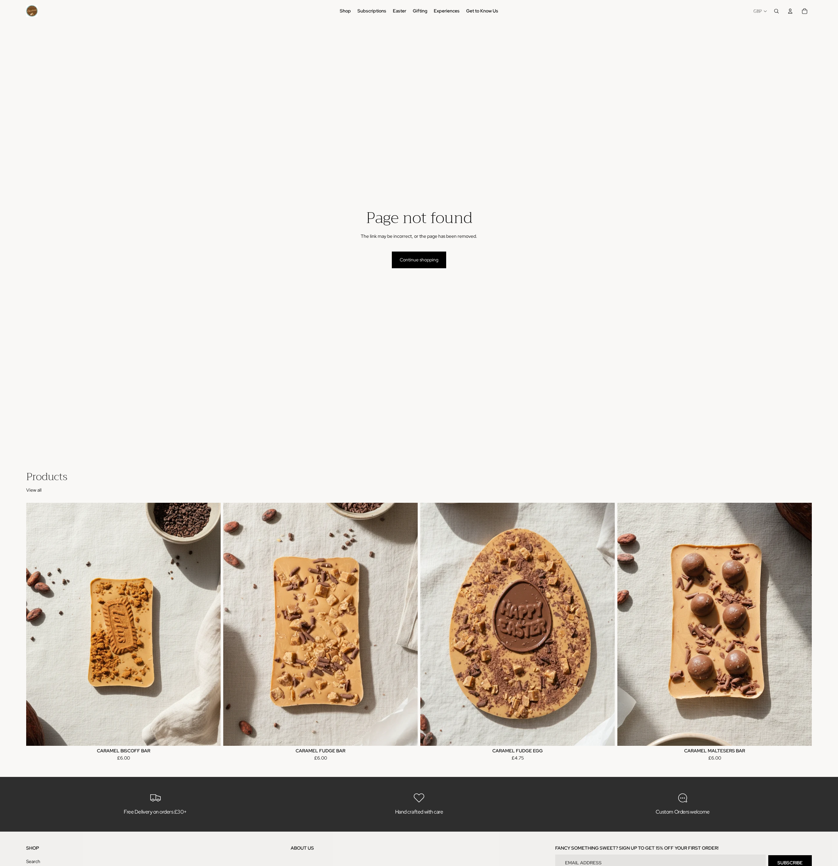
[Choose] (210, 736)
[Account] (790, 11)
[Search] (776, 11)
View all (34, 490)
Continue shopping (419, 260)
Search (33, 861)
